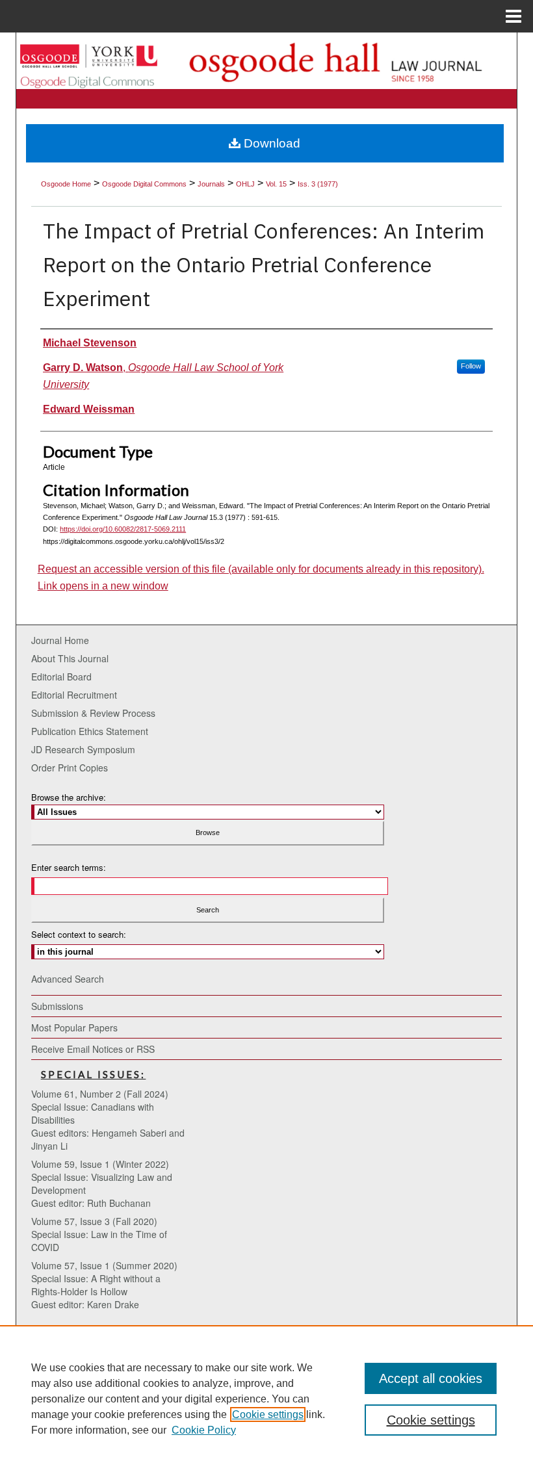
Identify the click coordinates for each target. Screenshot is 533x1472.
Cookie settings (268, 1414)
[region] (266, 1398)
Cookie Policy (204, 1430)
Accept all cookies (430, 1378)
